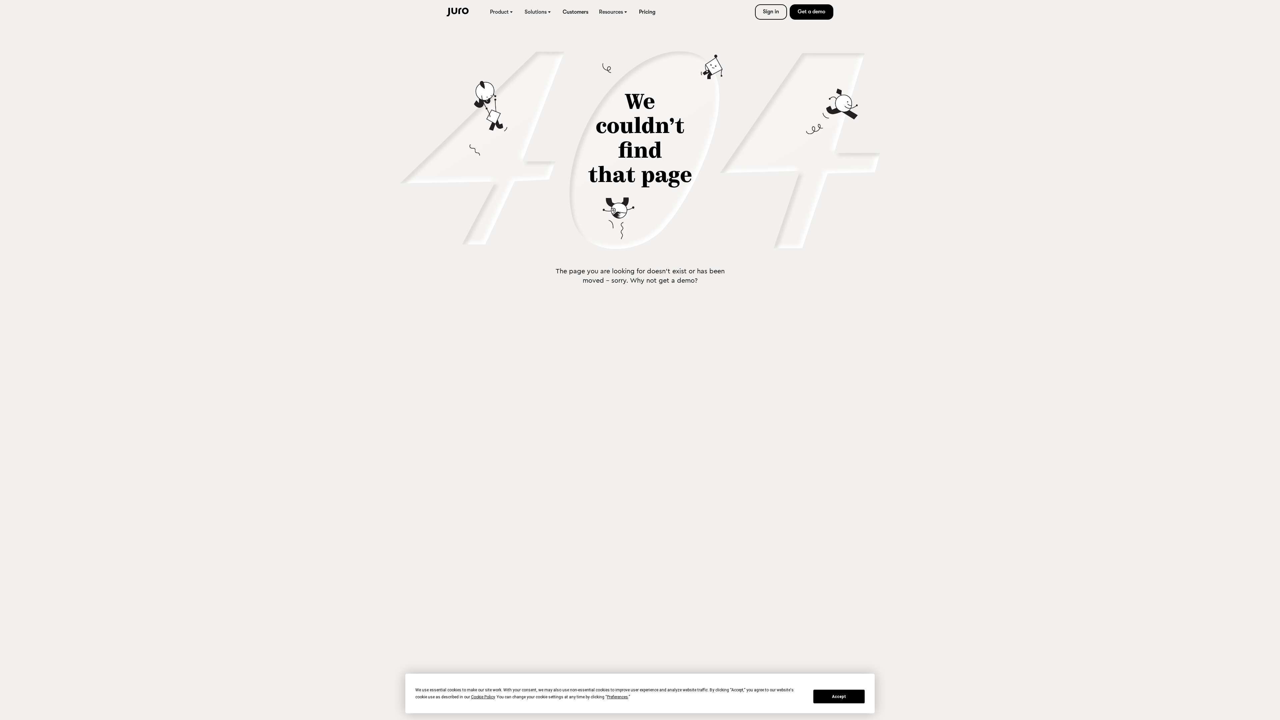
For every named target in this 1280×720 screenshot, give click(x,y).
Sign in (771, 12)
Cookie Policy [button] (483, 697)
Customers (575, 12)
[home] (458, 12)
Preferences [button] (617, 697)
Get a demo (811, 12)
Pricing (647, 12)
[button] (502, 12)
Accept (839, 696)
